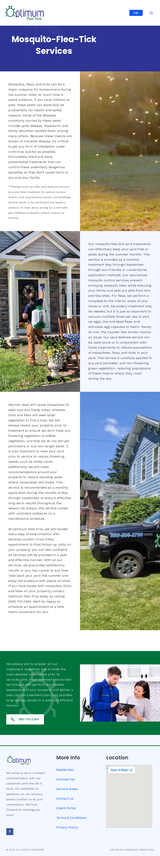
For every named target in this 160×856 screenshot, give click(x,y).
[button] (136, 13)
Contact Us (65, 798)
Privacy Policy (67, 827)
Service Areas (67, 789)
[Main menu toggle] (151, 12)
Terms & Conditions (71, 818)
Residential (65, 770)
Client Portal (66, 808)
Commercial (65, 779)
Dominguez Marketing (139, 849)
